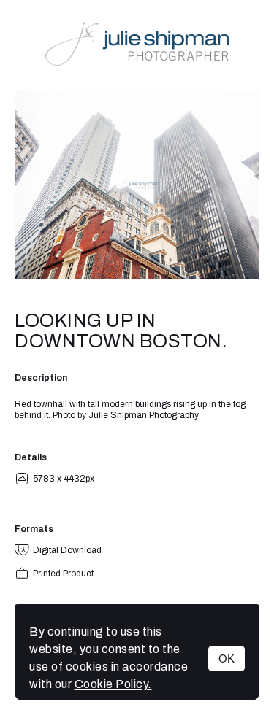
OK (226, 658)
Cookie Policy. (113, 684)
